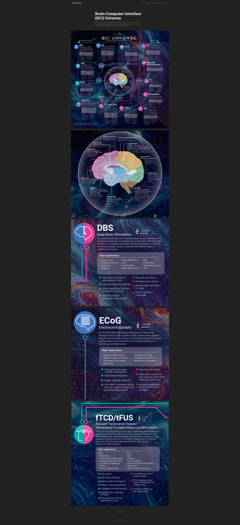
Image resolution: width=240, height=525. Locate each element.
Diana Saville (77, 3)
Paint (162, 3)
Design (158, 3)
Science (148, 3)
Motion (153, 3)
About (143, 3)
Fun (166, 3)
